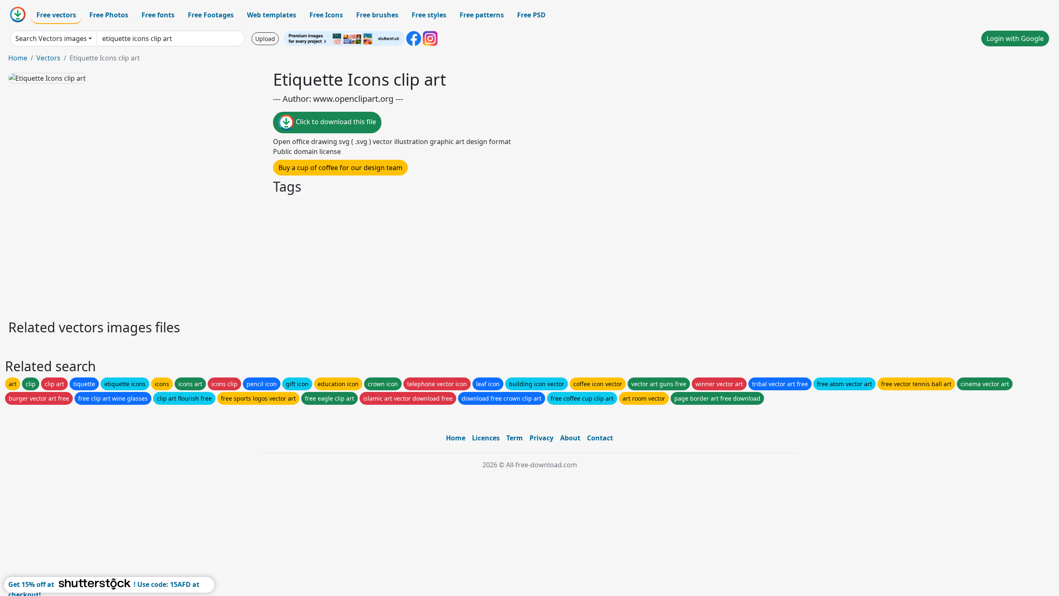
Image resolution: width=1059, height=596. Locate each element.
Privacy (541, 437)
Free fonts (158, 14)
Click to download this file (335, 121)
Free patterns (482, 14)
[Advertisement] (255, 256)
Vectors (48, 57)
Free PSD (531, 14)
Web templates (271, 14)
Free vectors (56, 14)
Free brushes (377, 14)
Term (514, 437)
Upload (265, 39)
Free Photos (108, 14)
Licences (486, 437)
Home (17, 57)
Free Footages (211, 14)
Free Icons (326, 14)
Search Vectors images (51, 38)
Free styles (429, 14)
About (570, 437)
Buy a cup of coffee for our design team (340, 167)
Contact (600, 437)
